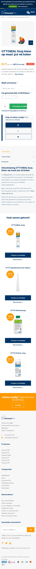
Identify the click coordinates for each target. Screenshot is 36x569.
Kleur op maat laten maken (9, 516)
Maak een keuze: (10, 83)
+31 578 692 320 (9, 435)
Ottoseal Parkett (6, 455)
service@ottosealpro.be (11, 437)
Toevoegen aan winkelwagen (20, 106)
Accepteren (13, 6)
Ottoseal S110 (6, 460)
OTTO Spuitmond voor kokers (18, 268)
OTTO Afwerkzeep (18, 310)
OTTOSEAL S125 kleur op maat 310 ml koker (18, 17)
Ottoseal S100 (6, 450)
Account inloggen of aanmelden (11, 506)
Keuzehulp (18, 405)
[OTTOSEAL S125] (18, 239)
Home (3, 17)
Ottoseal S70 (5, 453)
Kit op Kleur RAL (6, 480)
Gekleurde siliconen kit (8, 513)
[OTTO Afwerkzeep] (18, 325)
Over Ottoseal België (8, 501)
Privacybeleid (5, 559)
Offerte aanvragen (7, 503)
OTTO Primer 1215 (18, 353)
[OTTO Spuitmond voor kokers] (18, 282)
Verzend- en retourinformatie (10, 511)
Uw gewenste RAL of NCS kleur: (16, 93)
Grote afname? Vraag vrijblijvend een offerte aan (14, 110)
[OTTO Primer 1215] (18, 367)
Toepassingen (6, 157)
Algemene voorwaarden (23, 557)
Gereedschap (5, 485)
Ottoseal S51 (5, 458)
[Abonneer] (30, 529)
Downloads (5, 162)
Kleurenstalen (5, 488)
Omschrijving (6, 151)
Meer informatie (19, 74)
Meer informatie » (23, 6)
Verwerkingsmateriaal (8, 483)
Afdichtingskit (5, 475)
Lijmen (3, 478)
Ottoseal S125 (8, 175)
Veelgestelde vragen (7, 508)
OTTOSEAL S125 (18, 225)
